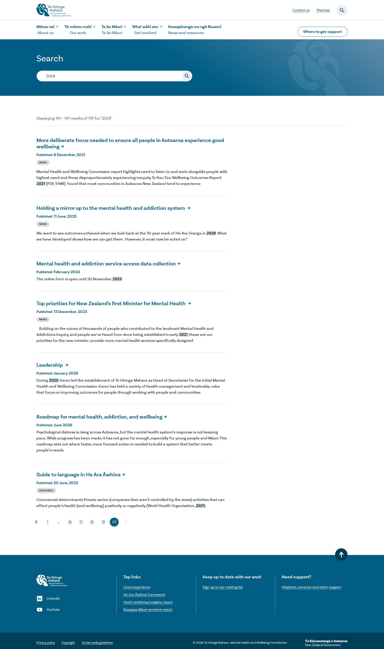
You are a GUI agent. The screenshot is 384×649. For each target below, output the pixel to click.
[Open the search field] (342, 10)
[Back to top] (341, 554)
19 (103, 522)
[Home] (51, 580)
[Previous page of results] (36, 522)
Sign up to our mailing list (223, 587)
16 (70, 522)
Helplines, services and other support (311, 587)
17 (80, 522)
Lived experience (136, 587)
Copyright (68, 643)
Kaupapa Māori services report (147, 609)
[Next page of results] (125, 522)
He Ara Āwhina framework (144, 595)
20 (114, 522)
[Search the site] (187, 76)
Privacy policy (45, 643)
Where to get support (322, 31)
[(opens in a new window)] (326, 643)
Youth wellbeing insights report (148, 602)
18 (92, 522)
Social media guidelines (97, 643)
